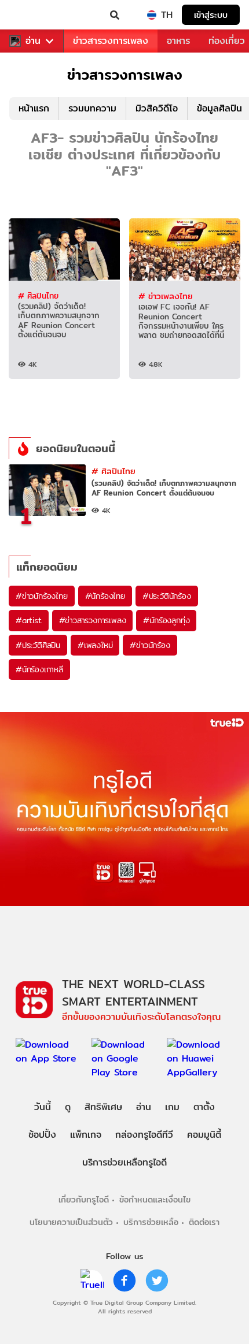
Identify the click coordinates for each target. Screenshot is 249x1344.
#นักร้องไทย (105, 596)
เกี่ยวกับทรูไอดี (83, 1199)
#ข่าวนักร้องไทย (42, 596)
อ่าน (33, 41)
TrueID (32, 15)
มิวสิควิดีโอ (157, 108)
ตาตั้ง (204, 1107)
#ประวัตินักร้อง (166, 596)
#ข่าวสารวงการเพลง (92, 620)
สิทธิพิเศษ (103, 1107)
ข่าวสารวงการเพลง (110, 40)
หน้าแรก (34, 108)
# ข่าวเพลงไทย (165, 296)
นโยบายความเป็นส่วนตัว (71, 1221)
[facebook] (124, 1280)
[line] (92, 1280)
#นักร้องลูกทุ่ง (166, 620)
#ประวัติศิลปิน (38, 645)
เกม (172, 1107)
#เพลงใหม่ (95, 645)
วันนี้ (42, 1107)
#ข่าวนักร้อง (150, 645)
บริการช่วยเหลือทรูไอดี (124, 1162)
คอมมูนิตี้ (204, 1134)
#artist (29, 620)
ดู (68, 1107)
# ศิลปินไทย (38, 295)
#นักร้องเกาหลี (39, 669)
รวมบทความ (92, 108)
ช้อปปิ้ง (42, 1134)
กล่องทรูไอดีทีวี (144, 1134)
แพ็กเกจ (85, 1134)
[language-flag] (151, 15)
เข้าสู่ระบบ (211, 14)
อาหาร (178, 40)
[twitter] (157, 1280)
